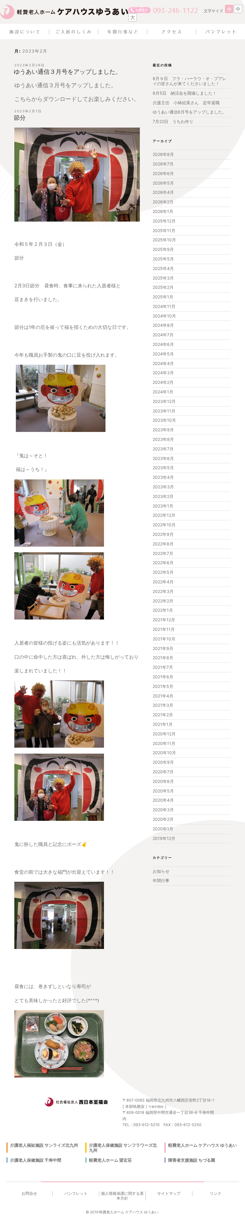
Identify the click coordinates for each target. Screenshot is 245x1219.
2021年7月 (163, 667)
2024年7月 (163, 334)
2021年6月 (163, 676)
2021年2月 (163, 714)
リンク (215, 1193)
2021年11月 (164, 629)
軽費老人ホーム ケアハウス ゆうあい (202, 1145)
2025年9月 (163, 249)
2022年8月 (163, 543)
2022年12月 (164, 515)
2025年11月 (164, 230)
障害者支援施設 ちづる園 (191, 1160)
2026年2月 (163, 201)
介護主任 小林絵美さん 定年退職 (186, 102)
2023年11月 (164, 410)
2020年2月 (163, 819)
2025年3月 (163, 277)
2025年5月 (163, 258)
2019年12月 (164, 838)
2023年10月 (164, 420)
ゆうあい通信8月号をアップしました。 (189, 111)
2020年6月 (163, 781)
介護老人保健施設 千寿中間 (35, 1160)
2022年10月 (164, 524)
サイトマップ (168, 1193)
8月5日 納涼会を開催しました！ (185, 93)
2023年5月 (163, 467)
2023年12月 (164, 401)
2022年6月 (163, 562)
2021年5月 (163, 686)
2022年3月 (163, 591)
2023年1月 (163, 505)
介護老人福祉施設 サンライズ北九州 (44, 1145)
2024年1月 (163, 391)
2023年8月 (163, 439)
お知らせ (161, 871)
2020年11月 (164, 743)
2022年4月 (163, 581)
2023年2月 (163, 496)
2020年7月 (163, 771)
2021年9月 (163, 648)
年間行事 (161, 880)
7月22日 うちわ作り (173, 121)
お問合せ (29, 1193)
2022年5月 (163, 572)
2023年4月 (163, 477)
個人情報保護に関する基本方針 (122, 1195)
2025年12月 (164, 220)
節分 (20, 117)
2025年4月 (163, 268)
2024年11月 (164, 306)
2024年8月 (163, 325)
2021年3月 (163, 705)
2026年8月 (163, 154)
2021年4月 (163, 695)
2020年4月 (163, 800)
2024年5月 (163, 353)
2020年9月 (163, 762)
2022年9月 (163, 534)
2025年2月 (163, 287)
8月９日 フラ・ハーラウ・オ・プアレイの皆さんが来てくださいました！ (189, 81)
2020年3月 (163, 809)
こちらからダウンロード (45, 99)
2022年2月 (163, 600)
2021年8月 (163, 657)
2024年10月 (164, 315)
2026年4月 (163, 192)
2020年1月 (163, 828)
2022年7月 (163, 553)
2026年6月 (163, 173)
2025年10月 (164, 239)
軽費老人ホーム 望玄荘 (110, 1160)
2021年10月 (164, 638)
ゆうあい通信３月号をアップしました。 (67, 71)
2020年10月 (164, 752)
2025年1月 (163, 296)
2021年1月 (163, 724)
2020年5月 (163, 790)
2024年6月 (163, 344)
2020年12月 (164, 733)
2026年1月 (163, 211)
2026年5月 (163, 182)
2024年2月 (163, 382)
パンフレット (76, 1193)
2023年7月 (163, 448)
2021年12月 (164, 619)
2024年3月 (163, 372)
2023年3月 (163, 486)
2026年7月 (163, 163)
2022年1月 (163, 610)
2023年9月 (163, 429)
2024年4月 (163, 363)
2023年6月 (163, 458)
